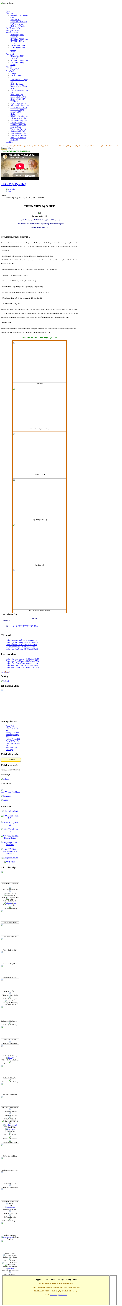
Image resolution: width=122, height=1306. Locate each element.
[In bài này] (10, 189)
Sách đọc (9, 750)
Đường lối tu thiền (13, 732)
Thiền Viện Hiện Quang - (22, 659)
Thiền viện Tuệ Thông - (22, 642)
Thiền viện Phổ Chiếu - (21, 645)
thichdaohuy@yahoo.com (58, 1295)
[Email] (9, 191)
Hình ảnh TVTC (12, 748)
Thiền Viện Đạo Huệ (13, 184)
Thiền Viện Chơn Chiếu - (22, 668)
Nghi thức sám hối (13, 739)
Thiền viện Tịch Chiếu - (22, 649)
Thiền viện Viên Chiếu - (22, 663)
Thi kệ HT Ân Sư (12, 741)
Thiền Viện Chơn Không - (22, 661)
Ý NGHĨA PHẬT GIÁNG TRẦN (26, 626)
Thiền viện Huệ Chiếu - (21, 640)
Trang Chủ (10, 726)
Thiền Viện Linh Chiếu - (22, 665)
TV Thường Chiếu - (20, 647)
